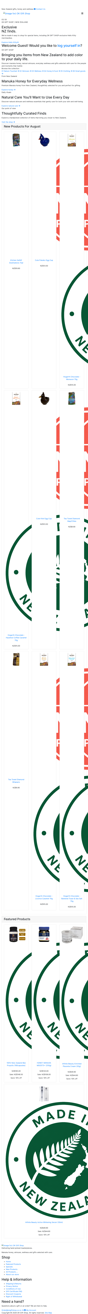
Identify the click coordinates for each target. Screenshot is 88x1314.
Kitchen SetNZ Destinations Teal (16, 261)
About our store (12, 1274)
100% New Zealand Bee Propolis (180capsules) (16, 1064)
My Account (31, 1310)
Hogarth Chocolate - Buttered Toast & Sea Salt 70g (71, 898)
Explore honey (8, 90)
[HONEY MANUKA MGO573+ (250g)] (43, 992)
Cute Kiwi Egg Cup (44, 518)
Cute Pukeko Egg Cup (44, 260)
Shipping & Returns (13, 1284)
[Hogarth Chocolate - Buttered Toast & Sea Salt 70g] (71, 772)
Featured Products (13, 1264)
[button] (8, 31)
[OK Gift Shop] (13, 1245)
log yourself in (69, 45)
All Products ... (12, 1272)
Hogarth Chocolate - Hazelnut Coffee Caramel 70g (16, 637)
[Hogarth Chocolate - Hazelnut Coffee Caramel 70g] (16, 511)
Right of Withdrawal (14, 1296)
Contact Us (40, 9)
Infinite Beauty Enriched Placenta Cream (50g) (71, 1065)
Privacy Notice (12, 1286)
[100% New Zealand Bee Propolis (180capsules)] (16, 992)
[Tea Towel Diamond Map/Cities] (71, 453)
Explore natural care (10, 106)
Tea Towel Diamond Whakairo (16, 780)
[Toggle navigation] (82, 13)
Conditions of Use (13, 1289)
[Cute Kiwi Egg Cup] (43, 453)
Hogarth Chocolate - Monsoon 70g (71, 378)
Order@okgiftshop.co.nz (12, 1310)
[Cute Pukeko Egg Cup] (43, 195)
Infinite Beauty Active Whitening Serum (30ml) (44, 1222)
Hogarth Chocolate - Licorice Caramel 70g (44, 897)
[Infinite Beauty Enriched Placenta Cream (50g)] (71, 993)
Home (8, 1261)
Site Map (48, 1313)
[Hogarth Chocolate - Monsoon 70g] (71, 253)
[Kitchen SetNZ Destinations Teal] (16, 195)
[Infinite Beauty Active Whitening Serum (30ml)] (44, 1152)
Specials (9, 1267)
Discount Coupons (13, 1294)
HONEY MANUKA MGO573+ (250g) (44, 1064)
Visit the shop (7, 122)
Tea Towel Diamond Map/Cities (72, 519)
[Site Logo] (16, 13)
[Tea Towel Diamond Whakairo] (16, 714)
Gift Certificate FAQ (14, 1291)
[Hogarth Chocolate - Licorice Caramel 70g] (43, 772)
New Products (11, 1269)
